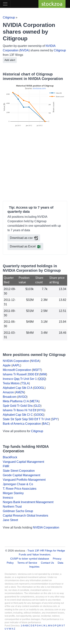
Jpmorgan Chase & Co (18, 484)
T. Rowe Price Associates (19, 488)
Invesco (8, 497)
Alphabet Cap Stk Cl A (17, 387)
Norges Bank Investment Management (28, 502)
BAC (46, 423)
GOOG (39, 414)
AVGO (22, 396)
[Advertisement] (35, 164)
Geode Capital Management (21, 475)
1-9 (22, 625)
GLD (37, 405)
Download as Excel (23, 246)
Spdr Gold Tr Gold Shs (18, 405)
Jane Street (10, 520)
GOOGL (39, 387)
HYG (41, 410)
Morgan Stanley (13, 493)
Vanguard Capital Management (23, 461)
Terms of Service (27, 562)
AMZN (19, 392)
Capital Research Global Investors (25, 515)
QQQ (41, 378)
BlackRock (10, 457)
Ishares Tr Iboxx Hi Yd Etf (19, 410)
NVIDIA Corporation (16, 360)
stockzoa (52, 4)
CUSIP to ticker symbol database (30, 558)
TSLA (25, 383)
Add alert (9, 59)
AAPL (16, 365)
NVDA (24, 50)
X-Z (13, 629)
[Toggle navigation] (5, 4)
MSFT (37, 369)
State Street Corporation (19, 470)
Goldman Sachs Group (18, 511)
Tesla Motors (11, 383)
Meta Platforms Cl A (16, 401)
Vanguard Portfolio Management (24, 479)
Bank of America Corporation (22, 423)
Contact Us (47, 562)
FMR (6, 466)
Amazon (8, 392)
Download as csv (21, 237)
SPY (55, 419)
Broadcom (9, 396)
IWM (43, 374)
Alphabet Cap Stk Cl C (18, 414)
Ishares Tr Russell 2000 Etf (20, 374)
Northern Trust (12, 506)
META (34, 401)
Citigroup (9, 17)
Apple (7, 365)
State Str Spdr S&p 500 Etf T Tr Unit (26, 419)
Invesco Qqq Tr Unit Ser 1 (20, 378)
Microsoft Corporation (17, 369)
